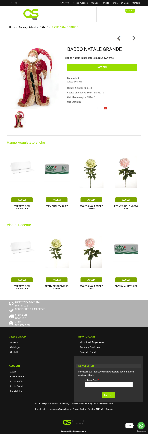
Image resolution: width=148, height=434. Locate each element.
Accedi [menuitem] (13, 371)
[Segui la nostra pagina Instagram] (16, 3)
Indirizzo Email (92, 380)
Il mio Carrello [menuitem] (17, 386)
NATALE (44, 27)
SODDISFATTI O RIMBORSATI (30, 309)
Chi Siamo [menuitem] (125, 3)
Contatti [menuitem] (136, 3)
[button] (35, 77)
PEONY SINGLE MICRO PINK (126, 207)
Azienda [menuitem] (14, 342)
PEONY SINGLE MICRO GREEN (91, 207)
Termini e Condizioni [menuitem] (90, 347)
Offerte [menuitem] (105, 3)
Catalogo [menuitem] (95, 3)
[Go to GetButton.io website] (141, 431)
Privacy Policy (79, 409)
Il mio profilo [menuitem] (16, 381)
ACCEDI (130, 10)
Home (12, 27)
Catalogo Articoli (27, 27)
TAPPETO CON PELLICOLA (22, 207)
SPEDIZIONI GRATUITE (21, 316)
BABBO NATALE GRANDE (65, 27)
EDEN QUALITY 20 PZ (57, 206)
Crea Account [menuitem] (17, 376)
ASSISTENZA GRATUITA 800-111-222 (27, 304)
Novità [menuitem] (115, 3)
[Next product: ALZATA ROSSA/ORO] (134, 38)
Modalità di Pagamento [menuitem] (92, 342)
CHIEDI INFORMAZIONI (22, 323)
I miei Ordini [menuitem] (16, 391)
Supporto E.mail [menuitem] (88, 352)
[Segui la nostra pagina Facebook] (11, 3)
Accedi (66, 3)
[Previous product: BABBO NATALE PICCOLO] (119, 38)
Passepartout (80, 431)
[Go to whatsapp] (141, 425)
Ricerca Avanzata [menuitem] (80, 3)
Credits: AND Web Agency (100, 409)
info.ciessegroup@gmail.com (56, 409)
